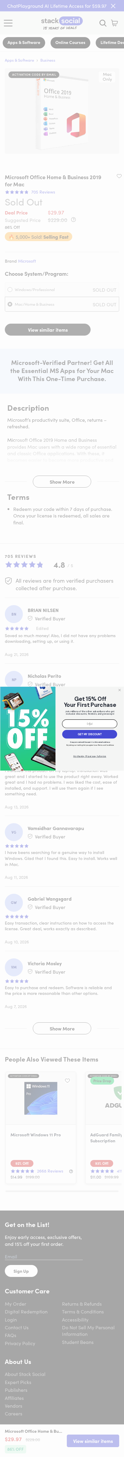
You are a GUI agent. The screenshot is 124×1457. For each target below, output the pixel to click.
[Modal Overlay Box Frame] (62, 728)
